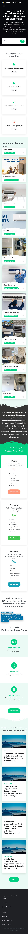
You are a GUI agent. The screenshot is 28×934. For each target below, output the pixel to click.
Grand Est (19, 616)
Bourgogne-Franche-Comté (8, 614)
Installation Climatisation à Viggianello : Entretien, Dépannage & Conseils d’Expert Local (14, 863)
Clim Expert (7, 393)
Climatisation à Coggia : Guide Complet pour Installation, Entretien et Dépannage (13, 791)
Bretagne (18, 614)
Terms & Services (7, 920)
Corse (14, 616)
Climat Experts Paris (10, 231)
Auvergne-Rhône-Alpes (7, 612)
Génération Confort (9, 176)
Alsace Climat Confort (10, 366)
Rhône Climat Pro (9, 285)
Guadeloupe (4, 618)
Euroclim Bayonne (9, 204)
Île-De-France (5, 620)
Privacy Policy (6, 924)
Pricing (4, 912)
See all (14, 879)
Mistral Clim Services (10, 258)
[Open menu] (4, 6)
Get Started (14, 491)
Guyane (11, 618)
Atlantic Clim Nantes (10, 339)
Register (4, 916)
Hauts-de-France (18, 618)
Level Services (7, 149)
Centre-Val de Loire (6, 616)
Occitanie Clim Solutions (11, 312)
